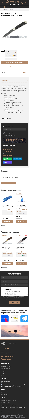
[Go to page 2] (2, 225)
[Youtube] (8, 348)
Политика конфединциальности (8, 404)
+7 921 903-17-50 (8, 151)
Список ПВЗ (3, 370)
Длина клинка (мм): (9, 97)
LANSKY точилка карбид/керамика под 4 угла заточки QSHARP (7, 207)
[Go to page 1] (1, 225)
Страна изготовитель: (10, 112)
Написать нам (4, 392)
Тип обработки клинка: (10, 102)
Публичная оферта (5, 402)
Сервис (2, 373)
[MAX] (2, 348)
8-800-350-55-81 (14, 4)
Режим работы (4, 394)
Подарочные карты (5, 368)
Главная (3, 9)
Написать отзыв (8, 183)
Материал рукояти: (9, 105)
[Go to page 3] (3, 225)
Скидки (3, 371)
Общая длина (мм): (9, 95)
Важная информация (6, 366)
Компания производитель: (11, 110)
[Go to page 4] (4, 225)
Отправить (24, 72)
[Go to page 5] (5, 267)
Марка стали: (7, 100)
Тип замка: (7, 107)
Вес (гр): (6, 109)
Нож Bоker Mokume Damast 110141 (6, 248)
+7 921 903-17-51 (8, 149)
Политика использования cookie (8, 405)
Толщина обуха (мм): (9, 98)
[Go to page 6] (6, 267)
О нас (2, 375)
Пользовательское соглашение (8, 400)
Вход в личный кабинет (6, 381)
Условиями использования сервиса (18, 417)
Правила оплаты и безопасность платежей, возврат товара (13, 408)
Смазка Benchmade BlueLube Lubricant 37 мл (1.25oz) (21, 207)
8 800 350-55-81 (8, 155)
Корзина (3, 383)
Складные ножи (10, 9)
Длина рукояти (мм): (9, 104)
